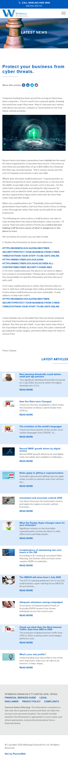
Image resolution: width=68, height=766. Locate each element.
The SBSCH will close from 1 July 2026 (40, 577)
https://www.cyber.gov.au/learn (22, 259)
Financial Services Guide (20, 697)
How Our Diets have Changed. (35, 401)
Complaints (51, 701)
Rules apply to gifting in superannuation (41, 473)
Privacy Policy (31, 701)
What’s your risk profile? (32, 654)
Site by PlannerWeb (15, 753)
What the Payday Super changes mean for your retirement (42, 524)
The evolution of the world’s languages (40, 426)
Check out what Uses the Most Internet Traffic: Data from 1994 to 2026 (40, 628)
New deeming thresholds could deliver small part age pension (40, 375)
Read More (26, 389)
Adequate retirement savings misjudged (41, 602)
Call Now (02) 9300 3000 (35, 4)
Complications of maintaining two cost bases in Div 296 (40, 551)
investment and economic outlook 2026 (40, 498)
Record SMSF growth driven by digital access (39, 449)
